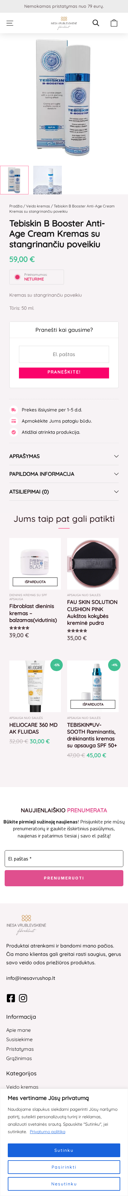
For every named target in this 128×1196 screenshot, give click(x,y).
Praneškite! (64, 372)
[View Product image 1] (14, 180)
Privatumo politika (47, 1131)
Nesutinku (64, 1184)
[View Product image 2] (47, 180)
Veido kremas (38, 206)
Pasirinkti (64, 1167)
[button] (9, 23)
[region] (64, 1142)
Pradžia (15, 206)
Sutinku (64, 1150)
